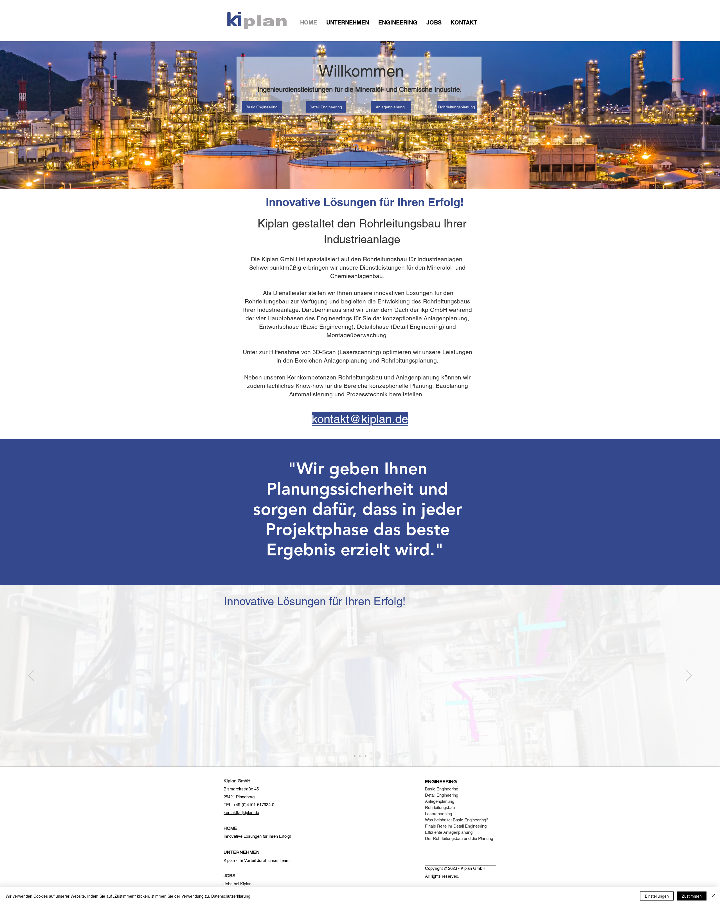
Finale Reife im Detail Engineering (456, 826)
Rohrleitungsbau (440, 807)
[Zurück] (31, 676)
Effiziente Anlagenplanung (448, 832)
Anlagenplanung (439, 801)
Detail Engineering (441, 795)
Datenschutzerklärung (230, 896)
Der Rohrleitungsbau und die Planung (459, 838)
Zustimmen (692, 896)
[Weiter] (689, 676)
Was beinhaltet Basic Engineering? (457, 819)
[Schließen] (713, 895)
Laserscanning (438, 813)
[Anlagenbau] (360, 756)
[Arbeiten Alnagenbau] (355, 756)
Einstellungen (657, 896)
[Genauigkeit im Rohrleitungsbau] (365, 756)
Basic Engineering (441, 788)
